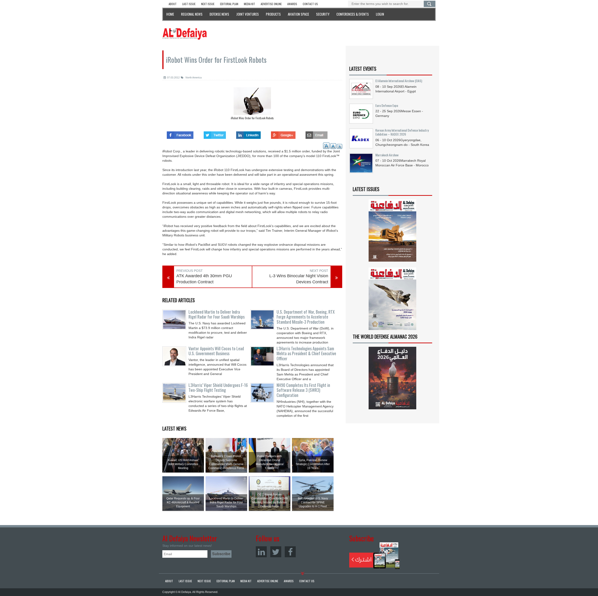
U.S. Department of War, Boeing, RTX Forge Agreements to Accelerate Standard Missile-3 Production (306, 317)
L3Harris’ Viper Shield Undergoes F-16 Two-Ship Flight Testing (218, 387)
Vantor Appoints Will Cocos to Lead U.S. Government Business (216, 351)
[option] (252, 104)
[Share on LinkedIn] (248, 134)
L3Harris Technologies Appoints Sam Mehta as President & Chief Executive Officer (306, 353)
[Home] (184, 33)
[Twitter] (275, 551)
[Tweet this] (215, 134)
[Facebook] (290, 551)
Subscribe (374, 555)
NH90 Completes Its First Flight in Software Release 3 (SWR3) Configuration (303, 390)
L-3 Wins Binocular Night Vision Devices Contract (298, 278)
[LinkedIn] (261, 551)
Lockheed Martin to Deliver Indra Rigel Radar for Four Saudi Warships (217, 314)
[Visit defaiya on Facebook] (180, 134)
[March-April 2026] (392, 232)
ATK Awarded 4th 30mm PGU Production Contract (204, 278)
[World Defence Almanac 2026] (392, 378)
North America (193, 77)
